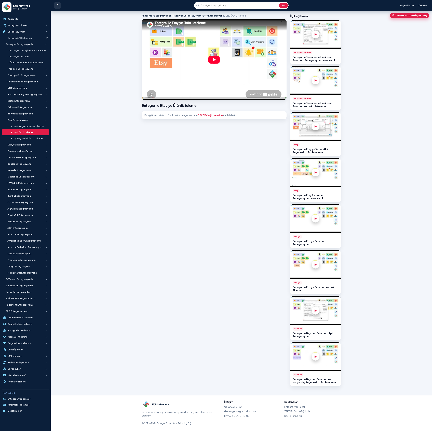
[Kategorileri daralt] (57, 5)
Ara (283, 5)
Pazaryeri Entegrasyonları (187, 15)
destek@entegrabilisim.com (240, 411)
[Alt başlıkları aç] (46, 25)
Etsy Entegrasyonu (213, 15)
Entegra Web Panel (294, 406)
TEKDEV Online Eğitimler (297, 411)
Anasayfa (147, 15)
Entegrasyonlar (162, 15)
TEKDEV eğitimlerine (210, 115)
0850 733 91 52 (233, 406)
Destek (422, 5)
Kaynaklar (406, 5)
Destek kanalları (293, 415)
